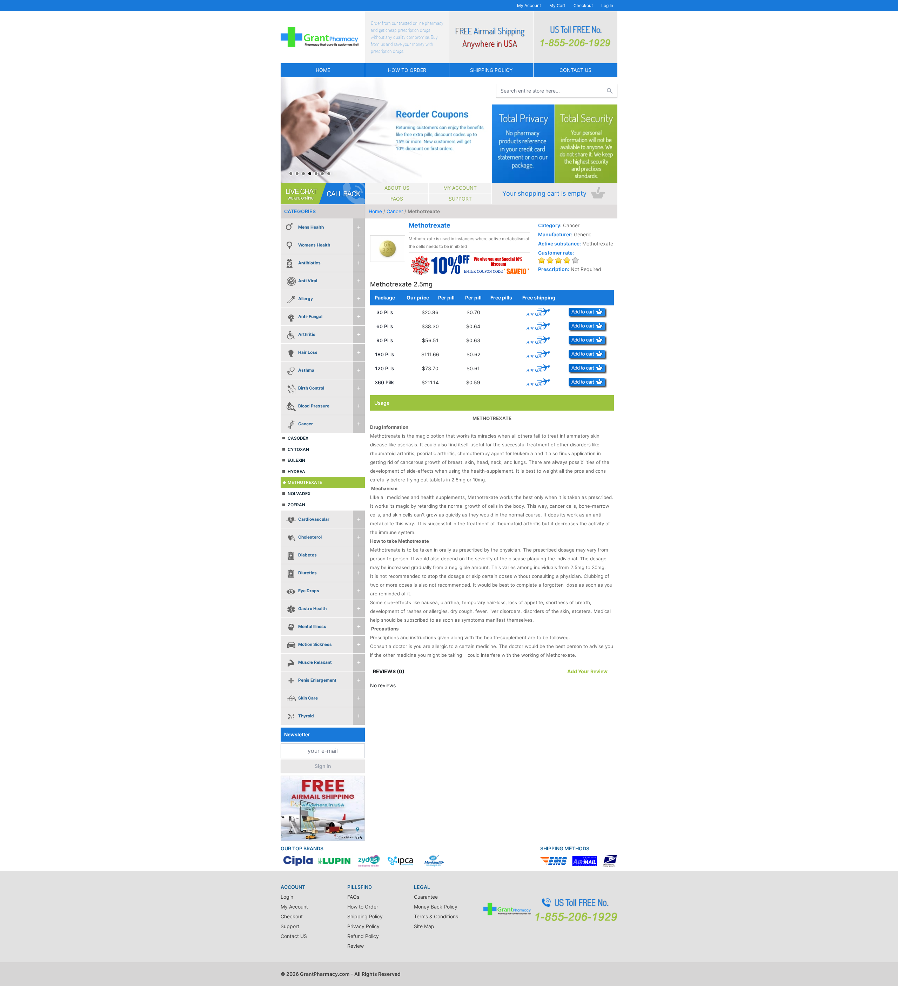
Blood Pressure (313, 405)
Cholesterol (310, 537)
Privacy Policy (363, 926)
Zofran (296, 504)
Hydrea (296, 471)
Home (323, 70)
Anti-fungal (310, 316)
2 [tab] (297, 173)
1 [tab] (291, 173)
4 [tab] (310, 173)
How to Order (407, 70)
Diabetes (307, 555)
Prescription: (553, 269)
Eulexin (296, 460)
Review (355, 946)
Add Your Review (587, 671)
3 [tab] (303, 173)
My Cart (557, 5)
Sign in (323, 766)
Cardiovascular (313, 519)
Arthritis (306, 334)
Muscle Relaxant (315, 662)
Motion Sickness (315, 644)
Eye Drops (308, 590)
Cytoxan (298, 449)
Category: (550, 225)
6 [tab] (322, 173)
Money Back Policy (435, 907)
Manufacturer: (555, 234)
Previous (287, 130)
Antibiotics (309, 262)
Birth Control (311, 388)
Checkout (583, 5)
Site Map (424, 926)
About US (396, 188)
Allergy (305, 298)
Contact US (575, 70)
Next (484, 130)
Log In (607, 5)
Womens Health (314, 245)
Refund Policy (363, 936)
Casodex (298, 438)
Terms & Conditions (436, 916)
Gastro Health (312, 608)
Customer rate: (556, 253)
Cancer (305, 423)
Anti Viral (307, 280)
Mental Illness (312, 626)
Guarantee (426, 897)
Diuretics (307, 572)
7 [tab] (329, 173)
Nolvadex (299, 493)
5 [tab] (316, 173)
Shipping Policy (491, 70)
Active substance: (559, 243)
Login (287, 897)
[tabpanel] (386, 130)
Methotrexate (305, 482)
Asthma (306, 370)
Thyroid (306, 715)
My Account (529, 5)
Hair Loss (307, 352)
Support (460, 199)
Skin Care (308, 698)
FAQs (396, 199)
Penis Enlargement (317, 680)
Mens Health (311, 227)
